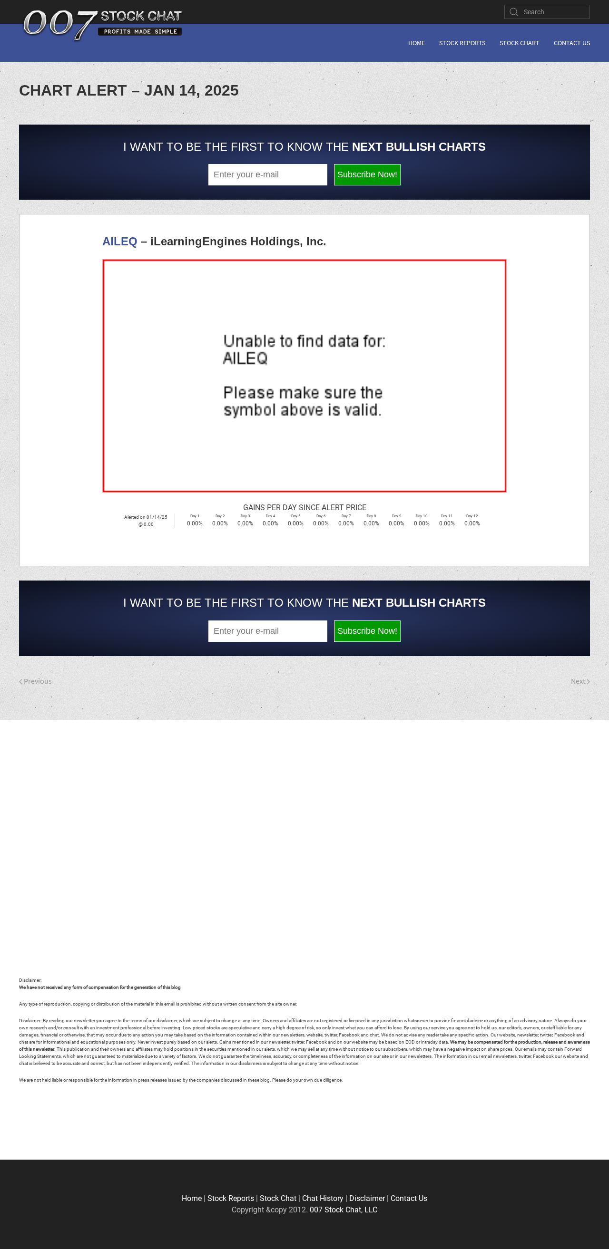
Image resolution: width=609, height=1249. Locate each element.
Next (579, 681)
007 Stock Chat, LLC (343, 1209)
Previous (37, 681)
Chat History (323, 1198)
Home (416, 43)
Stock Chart (520, 43)
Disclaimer (367, 1198)
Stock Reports (462, 43)
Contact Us (572, 43)
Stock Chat (278, 1198)
